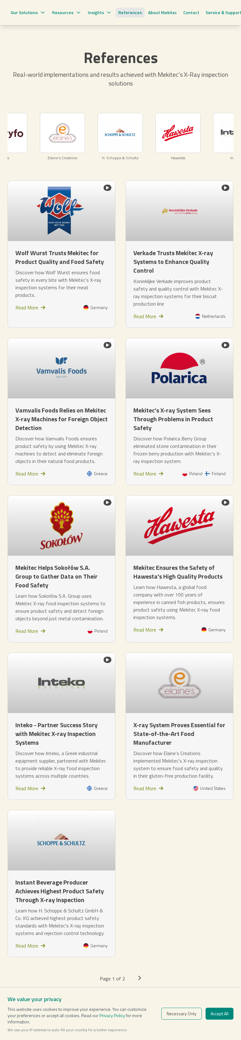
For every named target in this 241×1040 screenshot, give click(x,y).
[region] (120, 136)
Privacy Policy (112, 1015)
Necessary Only (181, 1013)
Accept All (219, 1013)
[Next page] (139, 978)
